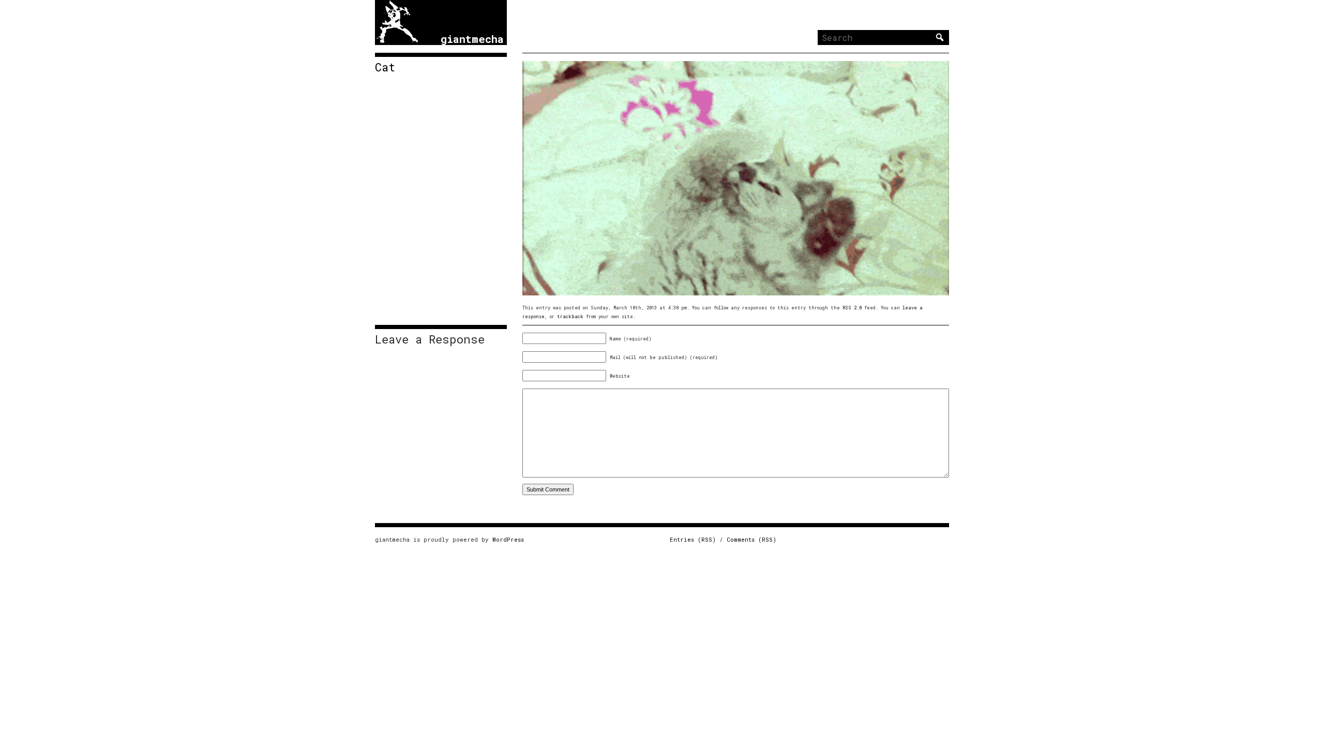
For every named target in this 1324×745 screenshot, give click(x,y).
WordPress (508, 539)
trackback (570, 316)
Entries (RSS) (693, 539)
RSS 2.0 (852, 307)
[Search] (939, 37)
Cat (385, 67)
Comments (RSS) (751, 539)
